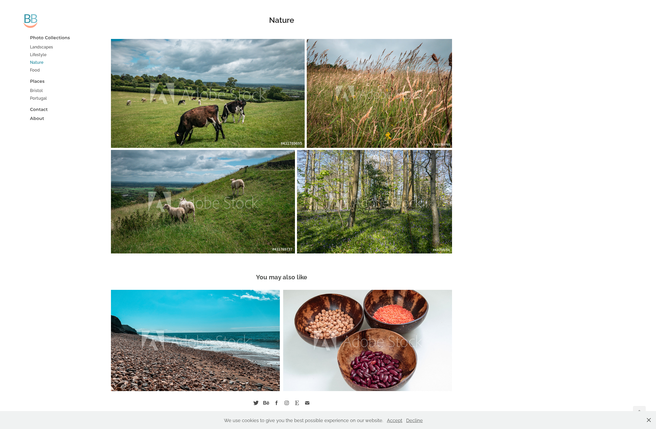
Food (35, 70)
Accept (394, 420)
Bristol (36, 90)
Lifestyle (38, 54)
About (37, 118)
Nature (37, 62)
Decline (414, 420)
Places (37, 81)
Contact (39, 109)
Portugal (38, 98)
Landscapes (41, 46)
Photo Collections (50, 38)
